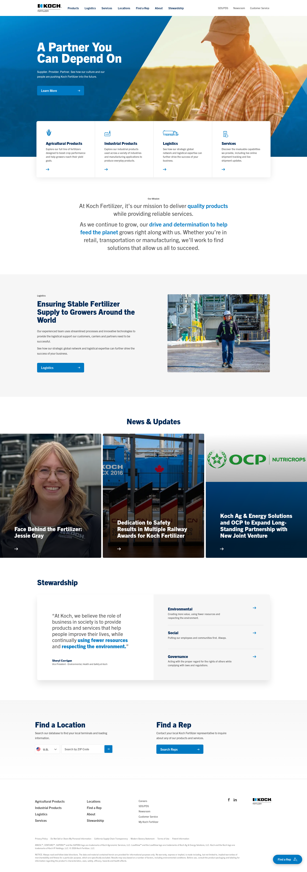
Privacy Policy (41, 838)
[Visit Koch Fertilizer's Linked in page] (235, 800)
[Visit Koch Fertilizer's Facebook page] (228, 800)
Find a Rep (142, 8)
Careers (143, 800)
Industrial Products (48, 808)
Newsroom (239, 7)
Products (73, 8)
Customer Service (259, 7)
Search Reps (169, 749)
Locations (124, 8)
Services (107, 8)
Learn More (49, 91)
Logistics (90, 8)
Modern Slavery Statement (142, 838)
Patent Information (180, 838)
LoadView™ (136, 845)
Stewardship (176, 8)
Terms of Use (163, 838)
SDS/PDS (223, 7)
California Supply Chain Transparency (111, 838)
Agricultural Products (50, 801)
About (159, 8)
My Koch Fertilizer (148, 821)
